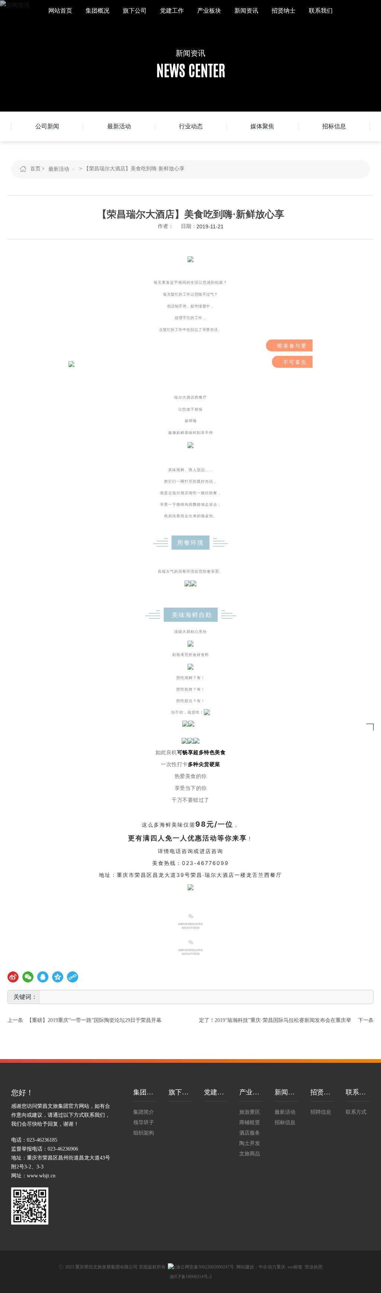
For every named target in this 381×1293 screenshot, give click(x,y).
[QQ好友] (42, 976)
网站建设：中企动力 (256, 1267)
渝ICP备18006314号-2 (191, 1276)
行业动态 (191, 126)
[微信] (27, 976)
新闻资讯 (190, 53)
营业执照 (314, 1267)
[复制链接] (72, 976)
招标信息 (334, 126)
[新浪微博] (13, 976)
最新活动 (119, 126)
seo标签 (295, 1267)
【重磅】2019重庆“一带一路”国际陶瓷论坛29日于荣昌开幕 (94, 1020)
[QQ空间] (57, 976)
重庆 (280, 1267)
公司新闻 (47, 126)
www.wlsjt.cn (41, 1175)
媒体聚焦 (262, 126)
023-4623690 (62, 1149)
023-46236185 (42, 1140)
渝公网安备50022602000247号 (205, 1267)
